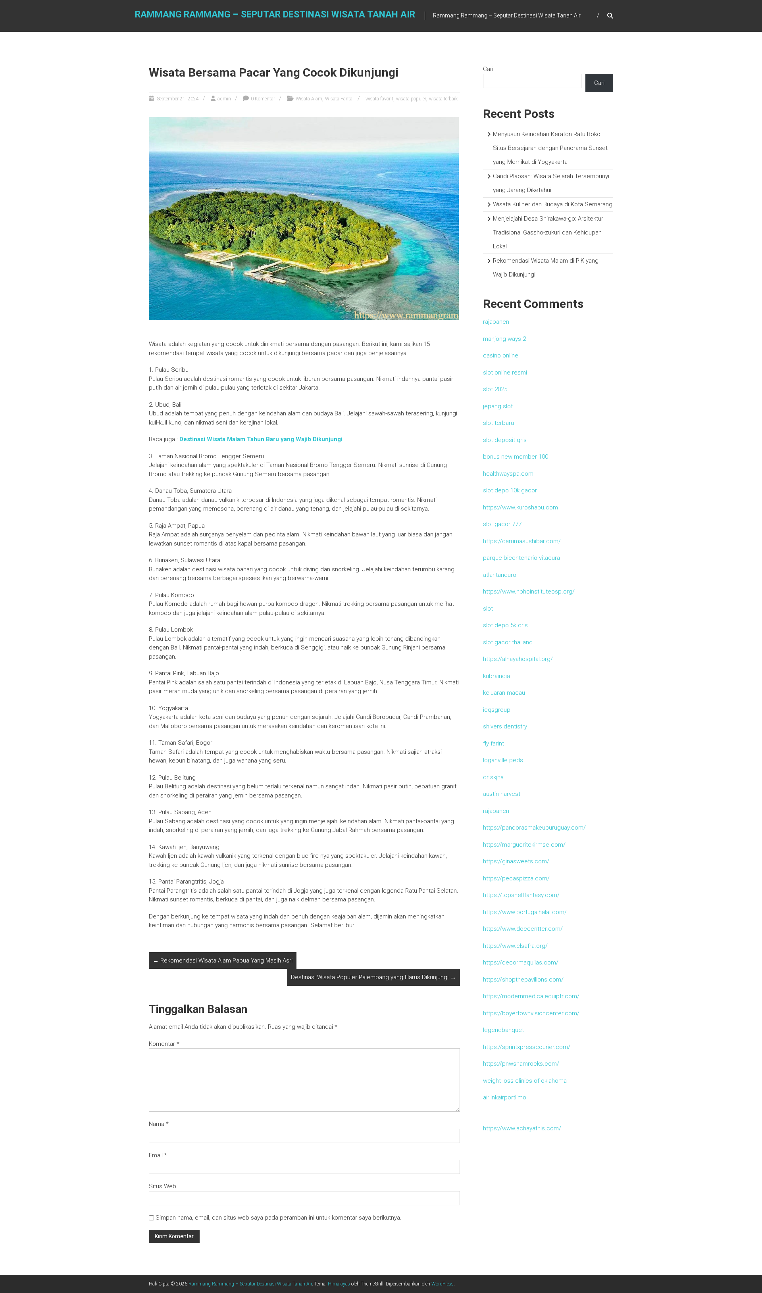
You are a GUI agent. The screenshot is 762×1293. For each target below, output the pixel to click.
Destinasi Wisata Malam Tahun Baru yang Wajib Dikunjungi (261, 439)
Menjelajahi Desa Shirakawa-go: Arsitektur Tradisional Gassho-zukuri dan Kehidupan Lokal (548, 232)
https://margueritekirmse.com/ (524, 844)
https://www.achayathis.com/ (522, 1128)
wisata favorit (379, 99)
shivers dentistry (505, 726)
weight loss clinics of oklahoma (525, 1080)
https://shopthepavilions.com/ (523, 979)
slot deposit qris (505, 440)
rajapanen (496, 321)
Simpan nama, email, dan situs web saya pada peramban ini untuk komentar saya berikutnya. (279, 1217)
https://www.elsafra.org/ (515, 945)
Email (158, 1155)
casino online (500, 355)
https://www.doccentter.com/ (523, 928)
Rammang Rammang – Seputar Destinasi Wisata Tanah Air (275, 14)
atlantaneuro (499, 574)
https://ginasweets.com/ (516, 861)
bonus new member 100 (515, 456)
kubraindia (496, 676)
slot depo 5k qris (505, 625)
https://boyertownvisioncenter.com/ (531, 1013)
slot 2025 (495, 389)
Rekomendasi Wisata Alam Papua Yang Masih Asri (222, 960)
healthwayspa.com (508, 473)
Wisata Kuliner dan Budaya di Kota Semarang (552, 204)
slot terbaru (498, 423)
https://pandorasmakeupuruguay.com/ (534, 827)
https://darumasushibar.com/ (522, 541)
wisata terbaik (443, 99)
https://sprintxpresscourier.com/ (526, 1047)
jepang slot (498, 406)
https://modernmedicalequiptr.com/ (531, 996)
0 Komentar (263, 99)
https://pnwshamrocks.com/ (521, 1063)
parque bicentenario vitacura (521, 557)
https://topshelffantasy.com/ (521, 895)
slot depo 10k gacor (510, 490)
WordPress (442, 1284)
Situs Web (162, 1186)
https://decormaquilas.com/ (520, 962)
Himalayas (339, 1284)
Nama (159, 1124)
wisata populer (411, 99)
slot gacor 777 (502, 524)
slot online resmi (505, 372)
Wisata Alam (309, 99)
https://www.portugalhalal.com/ (525, 912)
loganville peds (503, 760)
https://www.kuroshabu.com (520, 507)
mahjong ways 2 (504, 338)
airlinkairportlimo (504, 1097)
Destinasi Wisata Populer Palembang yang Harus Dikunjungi (373, 977)
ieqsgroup (496, 709)
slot (488, 608)
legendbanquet (503, 1030)
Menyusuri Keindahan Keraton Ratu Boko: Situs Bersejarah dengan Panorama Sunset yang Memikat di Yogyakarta (550, 148)
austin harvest (501, 793)
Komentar (164, 1043)
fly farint (493, 743)
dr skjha (493, 777)
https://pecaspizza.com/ (516, 878)
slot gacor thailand (508, 642)
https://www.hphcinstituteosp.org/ (529, 591)
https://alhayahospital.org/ (518, 659)
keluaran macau (504, 692)
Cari (488, 69)
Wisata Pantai (339, 99)
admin (224, 99)
